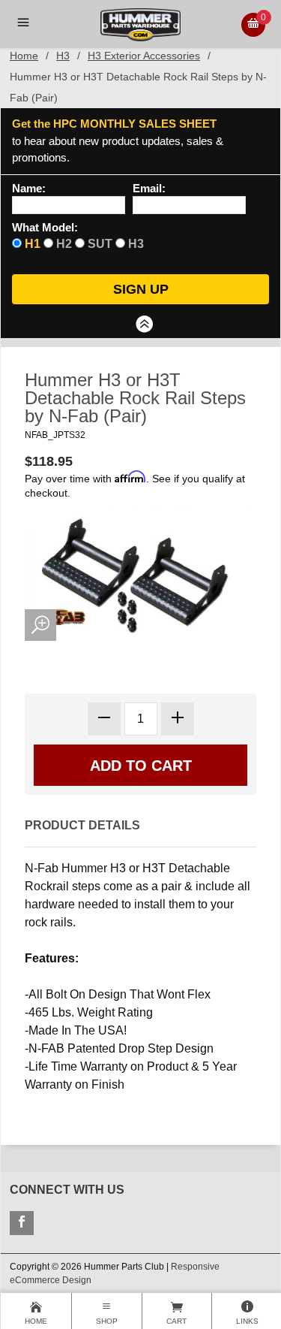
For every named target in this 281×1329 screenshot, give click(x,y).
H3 (63, 56)
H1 (32, 243)
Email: (149, 189)
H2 (64, 243)
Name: (29, 189)
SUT (100, 243)
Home (24, 56)
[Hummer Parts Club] (140, 23)
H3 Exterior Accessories (144, 56)
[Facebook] (22, 1223)
